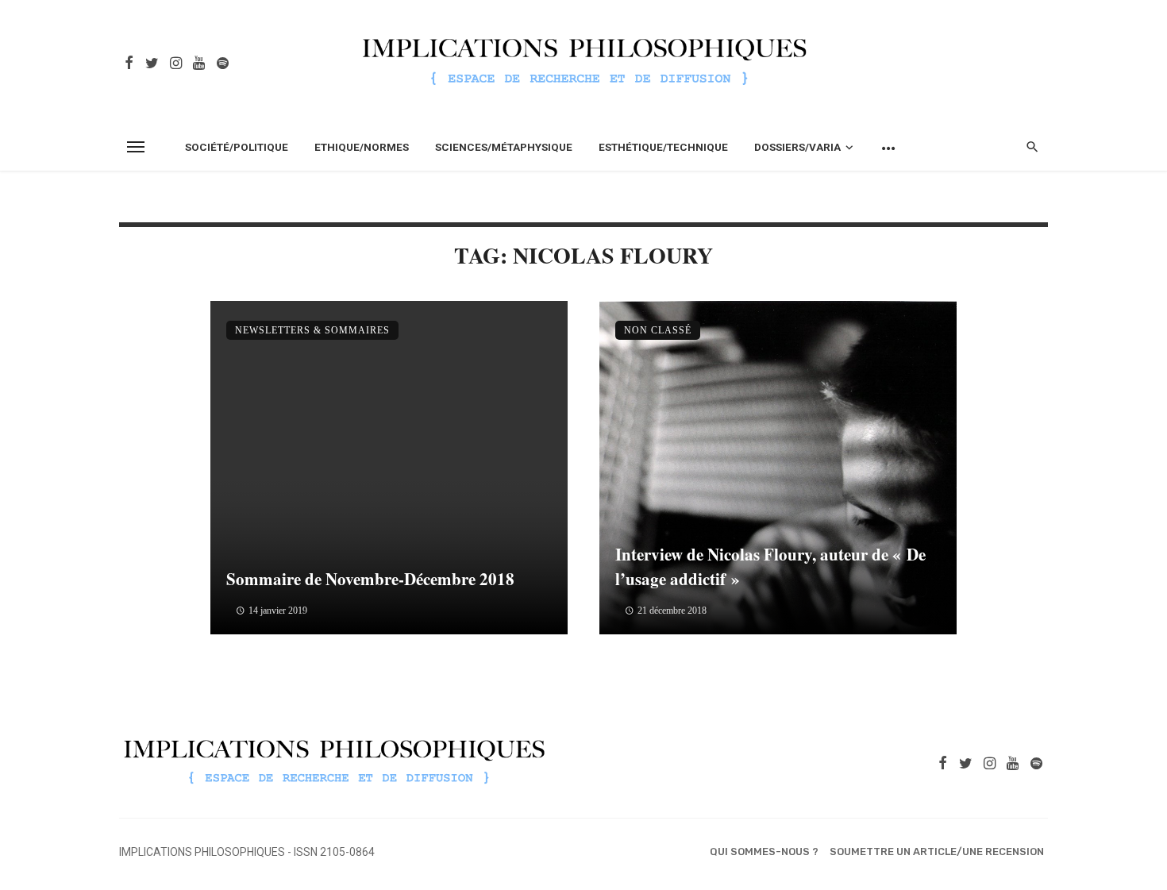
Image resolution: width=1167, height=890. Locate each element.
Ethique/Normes (361, 147)
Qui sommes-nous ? (764, 851)
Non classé (657, 330)
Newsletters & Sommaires (312, 330)
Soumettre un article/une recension (937, 851)
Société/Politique (236, 147)
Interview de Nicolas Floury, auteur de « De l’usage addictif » (770, 566)
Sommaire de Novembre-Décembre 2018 (370, 579)
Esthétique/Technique (663, 147)
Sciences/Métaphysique (503, 147)
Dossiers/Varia (797, 147)
